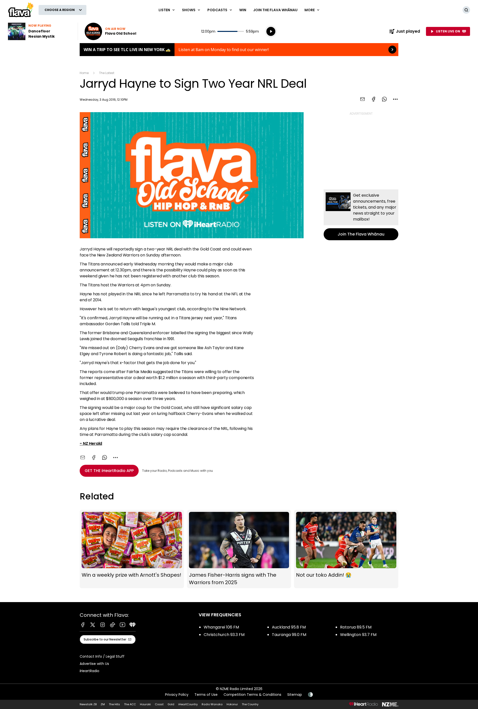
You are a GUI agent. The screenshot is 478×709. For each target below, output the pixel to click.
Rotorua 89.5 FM (355, 627)
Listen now (110, 31)
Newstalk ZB (88, 704)
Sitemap (294, 694)
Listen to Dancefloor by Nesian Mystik (40, 31)
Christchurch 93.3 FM (224, 634)
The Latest (106, 73)
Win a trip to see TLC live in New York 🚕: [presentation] (239, 49)
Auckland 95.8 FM (289, 627)
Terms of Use (206, 694)
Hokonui (232, 704)
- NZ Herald (91, 443)
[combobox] (395, 99)
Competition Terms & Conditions (252, 694)
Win (242, 9)
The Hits (114, 704)
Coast (159, 704)
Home (84, 73)
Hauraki (145, 704)
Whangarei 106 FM (221, 627)
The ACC (130, 704)
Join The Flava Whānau (275, 9)
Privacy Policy (176, 694)
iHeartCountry (188, 704)
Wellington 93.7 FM (358, 634)
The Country (250, 704)
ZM (103, 704)
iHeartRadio (89, 670)
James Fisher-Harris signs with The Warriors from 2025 (239, 549)
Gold (171, 704)
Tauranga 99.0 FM (289, 634)
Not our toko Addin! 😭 (346, 549)
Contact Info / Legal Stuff (102, 656)
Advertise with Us (94, 663)
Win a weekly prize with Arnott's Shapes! (132, 549)
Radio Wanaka (212, 704)
